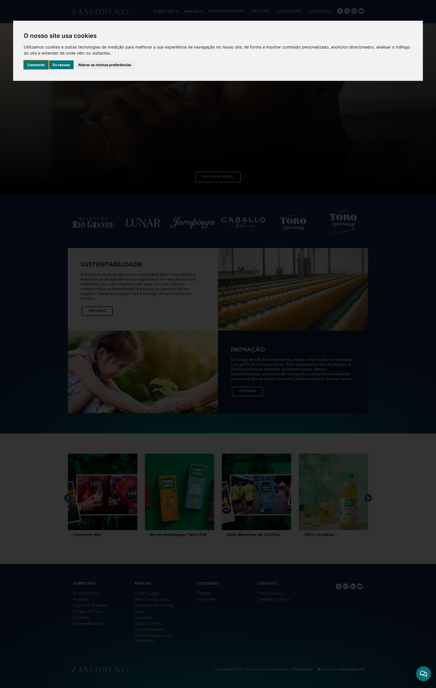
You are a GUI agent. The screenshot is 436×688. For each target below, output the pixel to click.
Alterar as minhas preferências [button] (104, 65)
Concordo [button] (36, 65)
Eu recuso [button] (61, 65)
